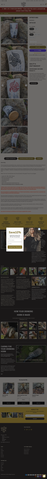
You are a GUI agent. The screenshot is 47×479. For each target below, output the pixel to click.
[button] (44, 476)
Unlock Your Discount (15, 247)
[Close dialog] (39, 229)
